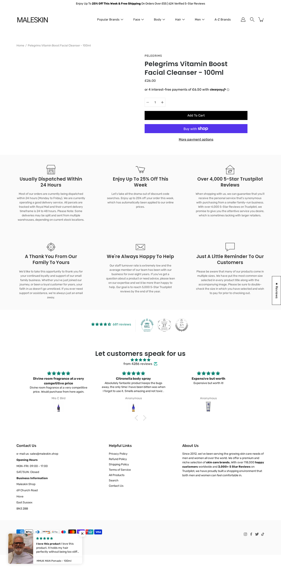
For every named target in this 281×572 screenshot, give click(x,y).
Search (113, 480)
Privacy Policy (118, 454)
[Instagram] (245, 534)
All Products (116, 475)
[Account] (243, 19)
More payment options (196, 139)
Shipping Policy (119, 464)
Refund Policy (118, 459)
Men (198, 19)
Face (136, 19)
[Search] (252, 19)
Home (20, 45)
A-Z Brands (223, 19)
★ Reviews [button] (277, 291)
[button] (137, 418)
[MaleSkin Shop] (32, 19)
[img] (140, 360)
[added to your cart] (261, 19)
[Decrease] (148, 102)
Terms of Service (120, 470)
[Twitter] (257, 534)
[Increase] (162, 102)
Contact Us (116, 486)
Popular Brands (108, 19)
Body (157, 19)
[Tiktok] (263, 534)
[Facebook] (251, 534)
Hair (178, 19)
